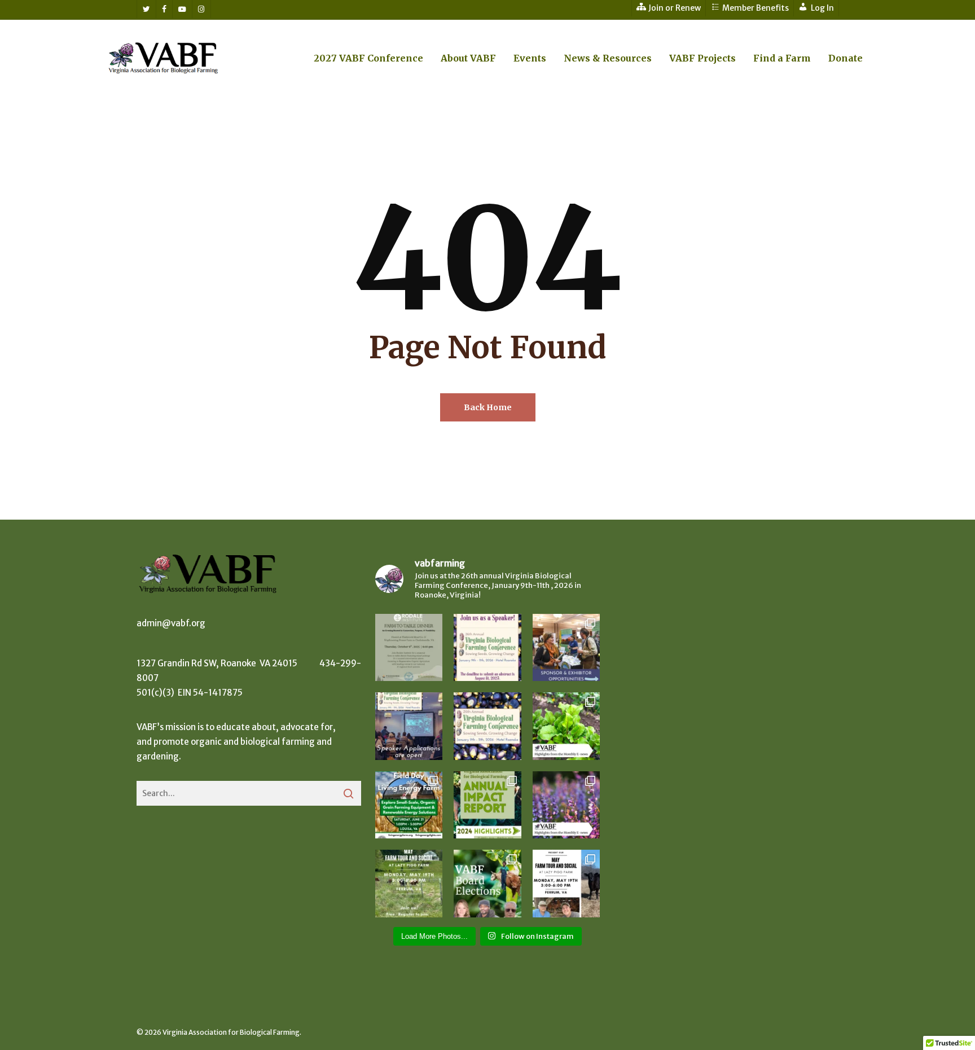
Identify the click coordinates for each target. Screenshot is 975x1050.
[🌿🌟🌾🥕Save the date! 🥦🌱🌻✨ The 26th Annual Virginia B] (487, 725)
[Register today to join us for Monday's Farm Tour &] (408, 883)
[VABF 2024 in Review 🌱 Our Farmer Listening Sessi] (487, 804)
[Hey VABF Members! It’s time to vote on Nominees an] (487, 883)
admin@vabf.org (171, 623)
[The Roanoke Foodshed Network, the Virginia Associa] (566, 883)
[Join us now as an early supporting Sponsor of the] (566, 647)
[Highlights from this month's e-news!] (566, 725)
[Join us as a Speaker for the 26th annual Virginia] (408, 725)
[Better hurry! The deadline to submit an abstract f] (487, 647)
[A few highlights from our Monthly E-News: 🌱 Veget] (566, 804)
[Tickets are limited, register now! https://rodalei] (408, 647)
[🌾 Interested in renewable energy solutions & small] (408, 804)
